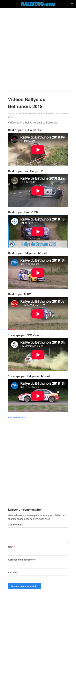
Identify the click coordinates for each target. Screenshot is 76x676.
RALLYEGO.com (38, 4)
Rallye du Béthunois (17, 417)
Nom (11, 547)
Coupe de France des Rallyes (22, 113)
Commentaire (15, 524)
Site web (12, 572)
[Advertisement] (38, 50)
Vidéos (41, 113)
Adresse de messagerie (22, 559)
